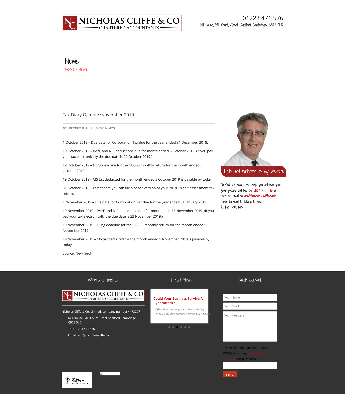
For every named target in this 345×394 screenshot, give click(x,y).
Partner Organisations (205, 44)
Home (77, 44)
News (148, 44)
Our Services (124, 44)
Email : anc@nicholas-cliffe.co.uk (90, 335)
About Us (97, 44)
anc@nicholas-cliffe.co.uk (260, 195)
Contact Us (170, 44)
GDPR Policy (241, 44)
